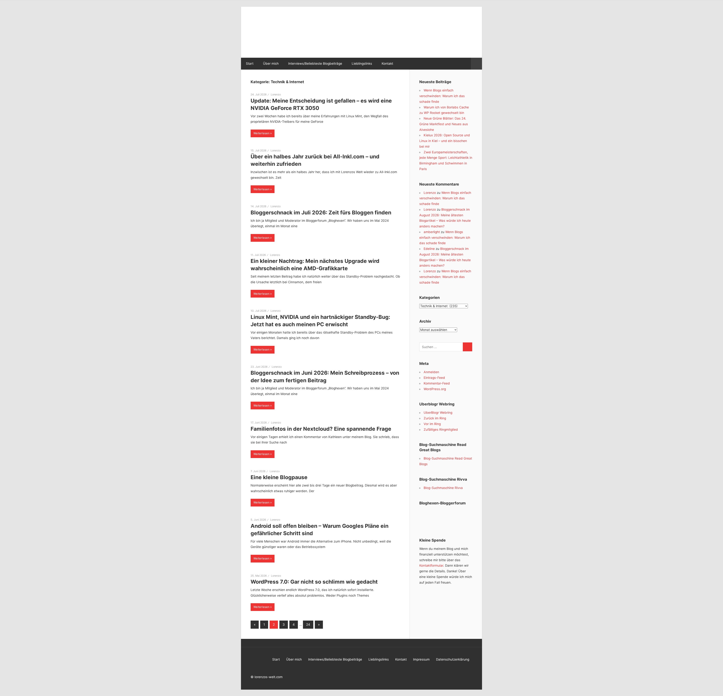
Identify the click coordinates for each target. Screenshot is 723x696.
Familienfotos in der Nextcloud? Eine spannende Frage (321, 429)
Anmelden (431, 372)
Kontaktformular (431, 565)
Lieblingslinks (362, 63)
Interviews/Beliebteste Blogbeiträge (315, 63)
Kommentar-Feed (437, 383)
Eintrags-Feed (434, 378)
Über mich (271, 63)
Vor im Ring (432, 424)
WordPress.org (435, 389)
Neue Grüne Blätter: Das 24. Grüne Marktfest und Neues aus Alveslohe (443, 124)
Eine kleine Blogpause (279, 477)
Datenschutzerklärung (452, 659)
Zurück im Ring (435, 418)
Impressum (421, 659)
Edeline (429, 249)
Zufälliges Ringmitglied (441, 429)
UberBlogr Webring (438, 412)
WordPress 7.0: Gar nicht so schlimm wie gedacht (314, 582)
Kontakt (387, 63)
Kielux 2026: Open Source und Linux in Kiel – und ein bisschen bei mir (444, 140)
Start (249, 63)
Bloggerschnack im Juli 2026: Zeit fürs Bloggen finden (321, 212)
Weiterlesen (261, 133)
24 (308, 624)
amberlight (432, 232)
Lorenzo (276, 94)
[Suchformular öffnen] (476, 64)
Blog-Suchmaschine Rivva (443, 488)
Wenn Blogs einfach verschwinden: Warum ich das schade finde (442, 96)
